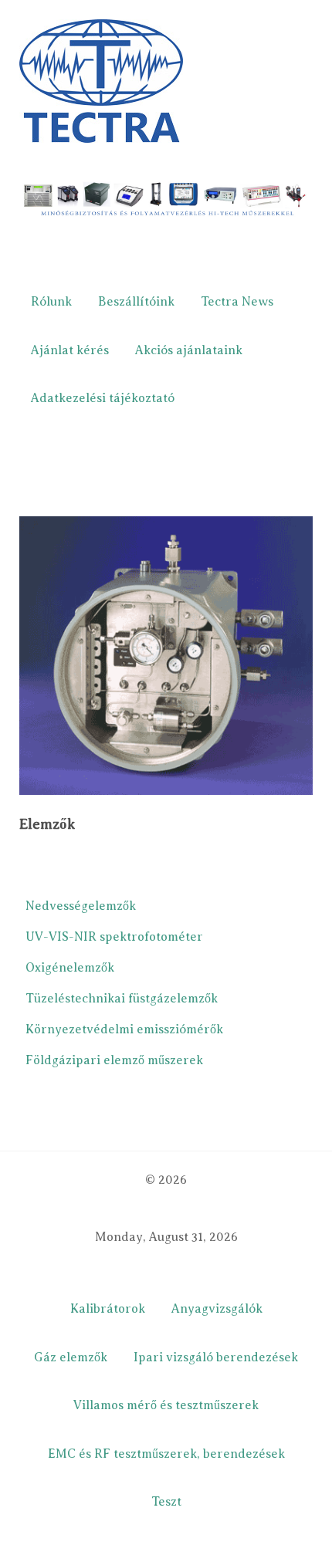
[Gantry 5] (101, 80)
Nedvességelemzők (80, 906)
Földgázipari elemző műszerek (114, 1060)
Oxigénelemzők (69, 968)
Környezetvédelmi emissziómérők (124, 1029)
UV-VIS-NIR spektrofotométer (114, 937)
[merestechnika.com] (166, 200)
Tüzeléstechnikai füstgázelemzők (121, 999)
